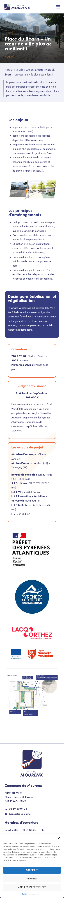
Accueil (9, 70)
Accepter (32, 870)
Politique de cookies (30, 894)
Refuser (32, 878)
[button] (59, 837)
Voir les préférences (32, 887)
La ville (19, 70)
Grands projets (34, 70)
